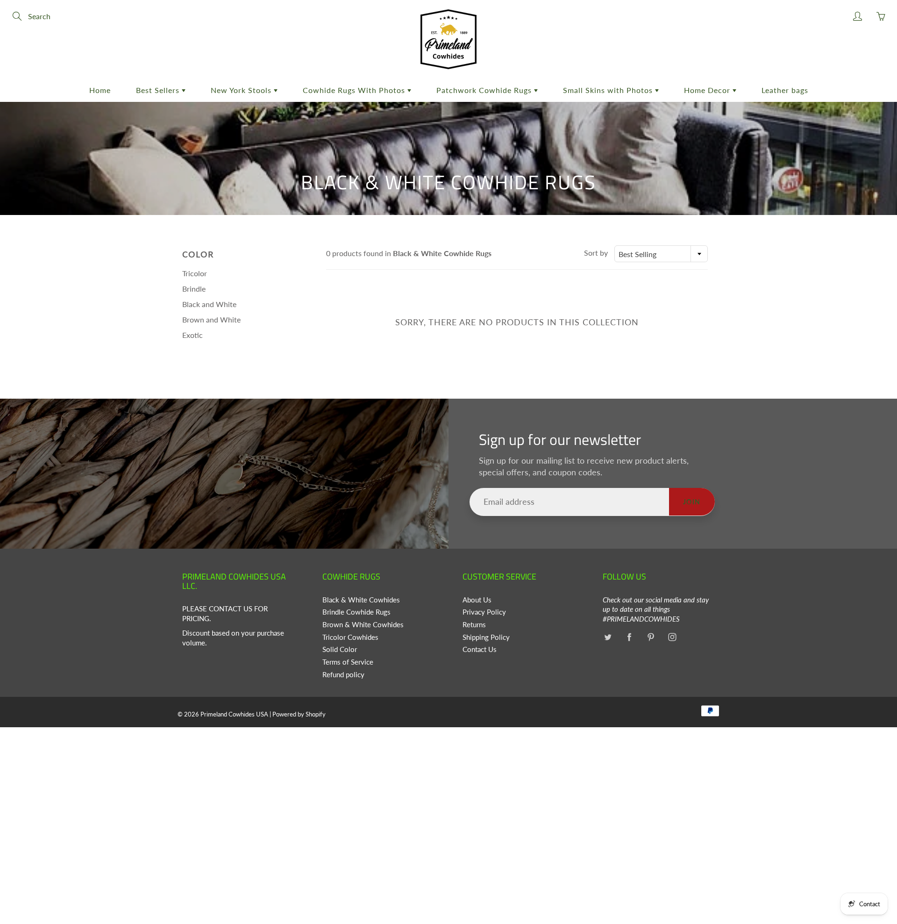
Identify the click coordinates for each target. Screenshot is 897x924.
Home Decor (708, 90)
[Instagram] (672, 637)
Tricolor (194, 273)
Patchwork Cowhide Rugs (485, 90)
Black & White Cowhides (361, 600)
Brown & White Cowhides (363, 625)
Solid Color (339, 649)
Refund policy (343, 675)
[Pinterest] (650, 637)
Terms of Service (347, 662)
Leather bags (785, 90)
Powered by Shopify (299, 714)
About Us (477, 600)
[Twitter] (607, 637)
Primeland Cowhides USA (234, 714)
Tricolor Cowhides (350, 637)
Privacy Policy (484, 612)
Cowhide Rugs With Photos (355, 90)
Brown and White (211, 319)
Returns (474, 625)
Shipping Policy (486, 637)
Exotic (192, 334)
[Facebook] (629, 637)
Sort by (596, 252)
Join (692, 502)
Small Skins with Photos (609, 90)
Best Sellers (159, 90)
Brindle (194, 288)
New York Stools (242, 90)
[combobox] (661, 253)
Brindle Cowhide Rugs (356, 612)
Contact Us (480, 649)
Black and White (209, 304)
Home (100, 90)
